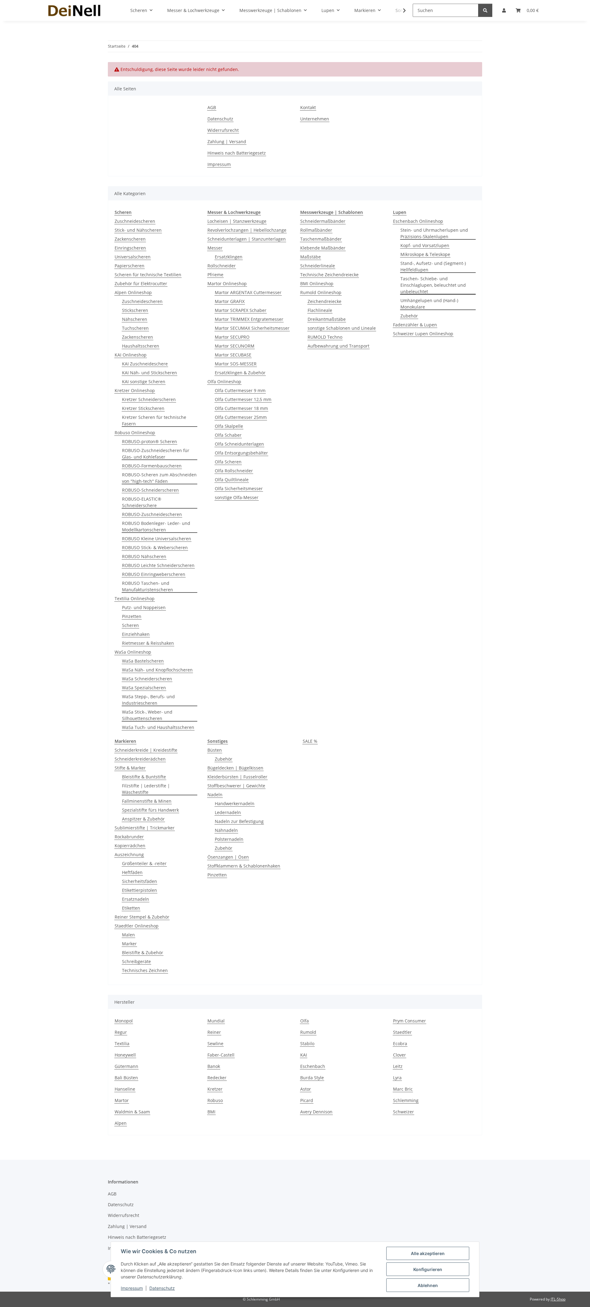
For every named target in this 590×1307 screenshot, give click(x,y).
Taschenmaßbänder (321, 239)
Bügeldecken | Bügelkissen (235, 768)
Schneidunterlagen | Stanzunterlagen (246, 239)
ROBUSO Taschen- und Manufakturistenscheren (147, 586)
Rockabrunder (129, 837)
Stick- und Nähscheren (138, 230)
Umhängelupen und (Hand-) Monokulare (429, 303)
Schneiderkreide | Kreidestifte (146, 750)
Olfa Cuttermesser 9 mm (240, 390)
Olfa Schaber (228, 435)
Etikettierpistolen (139, 890)
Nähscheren (134, 319)
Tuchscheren (135, 328)
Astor (305, 1089)
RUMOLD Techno (325, 337)
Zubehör (409, 316)
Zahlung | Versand (226, 141)
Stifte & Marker (130, 768)
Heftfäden (132, 872)
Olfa (304, 1021)
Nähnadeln (226, 830)
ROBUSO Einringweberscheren (153, 574)
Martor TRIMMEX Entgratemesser (249, 319)
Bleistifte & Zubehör (142, 952)
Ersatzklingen (228, 257)
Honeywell (125, 1055)
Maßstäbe (310, 257)
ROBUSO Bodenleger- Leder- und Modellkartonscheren (156, 526)
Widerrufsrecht (223, 130)
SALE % (310, 741)
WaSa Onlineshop (133, 652)
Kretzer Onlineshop (135, 390)
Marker (129, 944)
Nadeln (214, 794)
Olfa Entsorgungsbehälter (241, 453)
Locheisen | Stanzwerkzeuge (236, 221)
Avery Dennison (316, 1112)
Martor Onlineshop (227, 283)
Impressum (132, 1288)
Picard (306, 1100)
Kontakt (308, 107)
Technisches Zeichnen (145, 970)
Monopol (124, 1021)
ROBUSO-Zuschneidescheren (152, 514)
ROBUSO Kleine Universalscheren (156, 538)
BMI (211, 1112)
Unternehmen (314, 119)
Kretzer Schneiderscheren (149, 399)
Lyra (397, 1078)
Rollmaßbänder (316, 230)
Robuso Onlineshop (135, 432)
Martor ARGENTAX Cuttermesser (248, 292)
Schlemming (406, 1100)
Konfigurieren (427, 1269)
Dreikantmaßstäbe (327, 319)
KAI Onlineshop (131, 355)
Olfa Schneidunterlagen (239, 444)
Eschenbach (312, 1066)
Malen (128, 935)
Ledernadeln (228, 812)
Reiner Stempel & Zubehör (142, 917)
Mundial (216, 1021)
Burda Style (312, 1078)
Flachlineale (320, 310)
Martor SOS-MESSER (236, 364)
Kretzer (214, 1089)
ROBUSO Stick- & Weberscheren (155, 547)
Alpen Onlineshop (133, 292)
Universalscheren (133, 257)
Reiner (214, 1032)
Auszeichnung (129, 854)
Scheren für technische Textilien (148, 275)
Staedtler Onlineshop (137, 926)
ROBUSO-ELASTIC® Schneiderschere (141, 502)
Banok (213, 1066)
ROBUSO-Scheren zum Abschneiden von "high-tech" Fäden (159, 478)
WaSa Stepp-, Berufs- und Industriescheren (148, 700)
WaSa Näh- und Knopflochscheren (157, 670)
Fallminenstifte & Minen (146, 801)
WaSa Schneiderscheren (147, 679)
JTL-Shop (558, 1299)
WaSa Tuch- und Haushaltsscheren (158, 727)
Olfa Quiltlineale (232, 479)
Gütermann (126, 1066)
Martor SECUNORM (234, 346)
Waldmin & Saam (132, 1112)
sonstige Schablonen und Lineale (342, 328)
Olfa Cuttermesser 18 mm (241, 408)
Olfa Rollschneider (234, 471)
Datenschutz (162, 1288)
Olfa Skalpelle (229, 426)
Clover (399, 1055)
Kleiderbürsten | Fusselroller (237, 777)
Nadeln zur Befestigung (239, 821)
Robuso (215, 1100)
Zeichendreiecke (324, 301)
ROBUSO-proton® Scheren (149, 441)
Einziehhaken (136, 634)
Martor (122, 1100)
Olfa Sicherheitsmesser (239, 488)
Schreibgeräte (136, 961)
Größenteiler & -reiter (144, 863)
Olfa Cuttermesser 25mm (241, 417)
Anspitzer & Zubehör (143, 819)
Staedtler (402, 1032)
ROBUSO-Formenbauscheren (152, 466)
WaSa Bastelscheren (143, 661)
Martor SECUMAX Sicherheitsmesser (252, 328)
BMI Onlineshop (316, 283)
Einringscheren (130, 248)
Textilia (122, 1043)
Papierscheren (129, 266)
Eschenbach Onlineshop (418, 221)
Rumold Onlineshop (320, 292)
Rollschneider (221, 266)
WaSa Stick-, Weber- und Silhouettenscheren (147, 715)
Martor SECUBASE (233, 355)
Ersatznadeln (135, 899)
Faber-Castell (220, 1055)
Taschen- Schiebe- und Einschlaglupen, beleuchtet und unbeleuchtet (433, 285)
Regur (121, 1032)
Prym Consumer (409, 1021)
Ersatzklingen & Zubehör (240, 373)
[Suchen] (485, 10)
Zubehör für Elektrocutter (141, 283)
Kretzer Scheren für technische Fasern (154, 420)
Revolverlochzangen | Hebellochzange (246, 230)
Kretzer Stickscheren (143, 408)
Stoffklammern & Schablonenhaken (243, 866)
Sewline (215, 1043)
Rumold (308, 1032)
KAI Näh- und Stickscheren (149, 373)
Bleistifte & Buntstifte (144, 777)
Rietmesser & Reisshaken (148, 643)
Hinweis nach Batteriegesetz (236, 153)
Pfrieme (215, 275)
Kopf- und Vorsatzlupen (424, 245)
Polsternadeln (229, 839)
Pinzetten (131, 616)
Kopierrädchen (130, 845)
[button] (400, 10)
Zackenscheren (130, 239)
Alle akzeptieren (428, 1253)
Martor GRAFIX (230, 301)
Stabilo (307, 1043)
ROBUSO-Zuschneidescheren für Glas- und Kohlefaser (155, 453)
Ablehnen (428, 1285)
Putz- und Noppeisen (144, 607)
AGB (211, 107)
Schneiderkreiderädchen (140, 759)
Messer (214, 248)
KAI (303, 1055)
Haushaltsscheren (140, 346)
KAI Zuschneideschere (145, 364)
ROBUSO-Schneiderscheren (150, 490)
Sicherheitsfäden (139, 881)
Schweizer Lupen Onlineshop (423, 334)
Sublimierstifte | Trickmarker (145, 828)
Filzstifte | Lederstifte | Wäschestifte (146, 789)
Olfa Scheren (228, 462)
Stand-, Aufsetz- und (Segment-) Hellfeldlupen (433, 266)
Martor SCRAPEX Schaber (240, 310)
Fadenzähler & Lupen (415, 325)
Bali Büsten (126, 1078)
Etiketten (131, 908)
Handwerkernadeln (234, 803)
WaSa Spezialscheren (144, 688)
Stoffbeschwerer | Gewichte (236, 786)
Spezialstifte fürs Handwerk (150, 810)
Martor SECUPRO (232, 337)
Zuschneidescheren (135, 221)
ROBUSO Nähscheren (144, 556)
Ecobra (400, 1043)
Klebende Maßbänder (322, 248)
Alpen (121, 1123)
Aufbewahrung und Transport (338, 346)
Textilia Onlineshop (135, 598)
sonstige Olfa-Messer (236, 497)
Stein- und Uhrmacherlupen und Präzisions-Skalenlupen (434, 233)
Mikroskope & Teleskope (425, 254)
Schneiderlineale (317, 266)
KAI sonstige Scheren (143, 381)
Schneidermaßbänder (322, 221)
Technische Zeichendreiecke (329, 275)
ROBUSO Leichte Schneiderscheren (158, 565)
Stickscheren (135, 310)
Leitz (398, 1066)
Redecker (216, 1078)
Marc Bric (403, 1089)
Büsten (214, 750)
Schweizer (403, 1112)
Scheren (130, 625)
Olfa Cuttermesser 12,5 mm (243, 399)
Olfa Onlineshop (224, 381)
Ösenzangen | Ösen (228, 857)
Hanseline (125, 1089)
